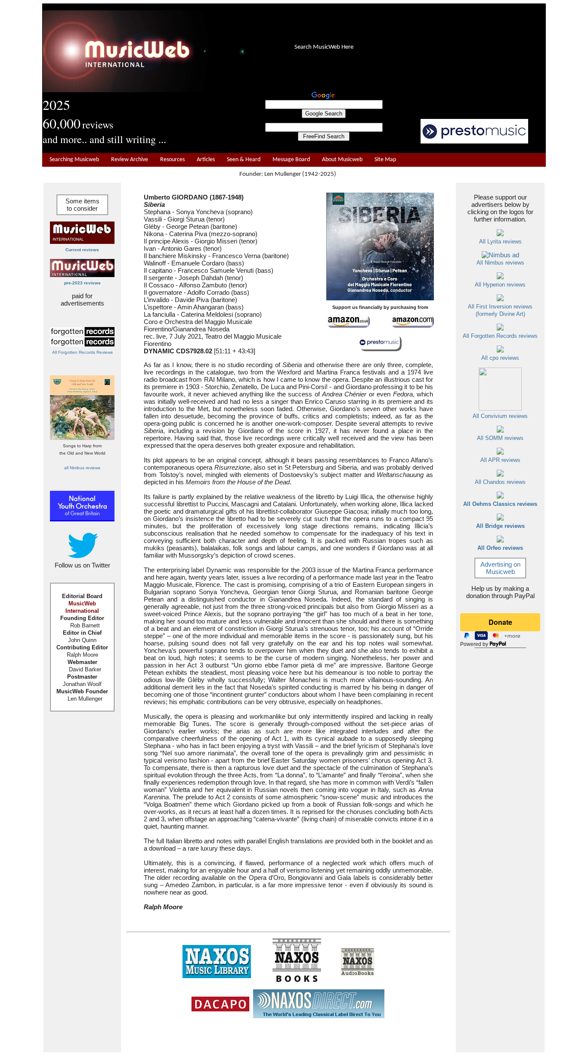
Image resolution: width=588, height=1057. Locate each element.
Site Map (385, 159)
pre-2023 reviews (82, 283)
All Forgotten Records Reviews (82, 352)
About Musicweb (342, 159)
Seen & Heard (243, 159)
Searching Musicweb (74, 159)
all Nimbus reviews (82, 467)
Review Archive (129, 159)
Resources (172, 159)
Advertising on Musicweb (500, 568)
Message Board (291, 159)
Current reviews (82, 249)
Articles (206, 159)
